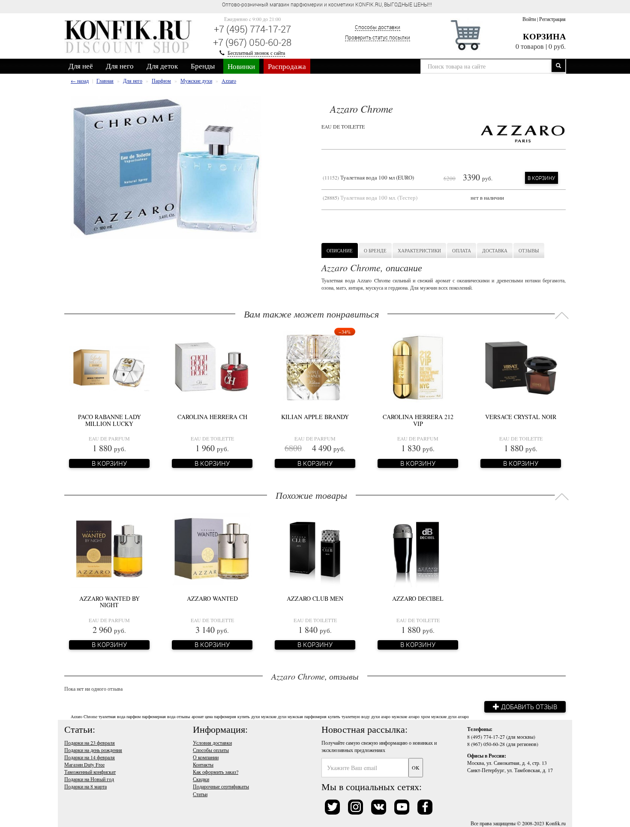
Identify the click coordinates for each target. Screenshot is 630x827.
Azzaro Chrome (84, 716)
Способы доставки (377, 27)
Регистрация (552, 18)
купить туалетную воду (349, 716)
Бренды (203, 66)
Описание (340, 250)
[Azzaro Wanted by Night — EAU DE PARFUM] (109, 548)
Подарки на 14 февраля (89, 757)
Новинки (241, 66)
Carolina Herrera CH (212, 417)
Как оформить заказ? (215, 771)
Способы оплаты (211, 749)
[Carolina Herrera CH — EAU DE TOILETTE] (212, 366)
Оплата (461, 250)
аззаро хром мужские (427, 716)
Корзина (544, 36)
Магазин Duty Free (84, 764)
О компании (206, 757)
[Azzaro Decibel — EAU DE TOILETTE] (418, 548)
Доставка (494, 250)
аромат (198, 716)
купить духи (248, 716)
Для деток (162, 66)
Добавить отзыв (528, 706)
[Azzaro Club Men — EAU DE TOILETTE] (315, 548)
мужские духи (273, 716)
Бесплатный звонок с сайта (256, 52)
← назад (80, 80)
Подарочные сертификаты (221, 786)
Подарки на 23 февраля (89, 742)
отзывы (183, 716)
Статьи (200, 794)
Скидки (201, 779)
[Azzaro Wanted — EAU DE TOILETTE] (212, 548)
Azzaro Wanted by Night (109, 601)
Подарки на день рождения (93, 749)
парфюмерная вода (158, 716)
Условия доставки (212, 742)
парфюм (133, 716)
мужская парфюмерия (307, 716)
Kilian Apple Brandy (315, 417)
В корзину (541, 177)
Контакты (203, 764)
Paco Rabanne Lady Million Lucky (109, 420)
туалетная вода (112, 716)
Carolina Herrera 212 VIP (418, 420)
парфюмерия (225, 716)
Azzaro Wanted (212, 598)
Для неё (81, 66)
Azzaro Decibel (418, 598)
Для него (120, 66)
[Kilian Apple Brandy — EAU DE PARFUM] (315, 366)
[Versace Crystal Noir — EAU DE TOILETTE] (520, 366)
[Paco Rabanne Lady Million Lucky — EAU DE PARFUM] (109, 366)
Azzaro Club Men (315, 598)
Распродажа (287, 66)
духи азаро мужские (389, 716)
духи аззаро (458, 716)
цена (209, 716)
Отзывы (529, 250)
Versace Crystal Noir (520, 417)
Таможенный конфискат (90, 771)
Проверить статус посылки (377, 37)
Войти (529, 18)
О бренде (375, 250)
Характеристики (419, 250)
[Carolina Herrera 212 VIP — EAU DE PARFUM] (418, 366)
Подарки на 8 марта (85, 786)
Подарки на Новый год (89, 779)
